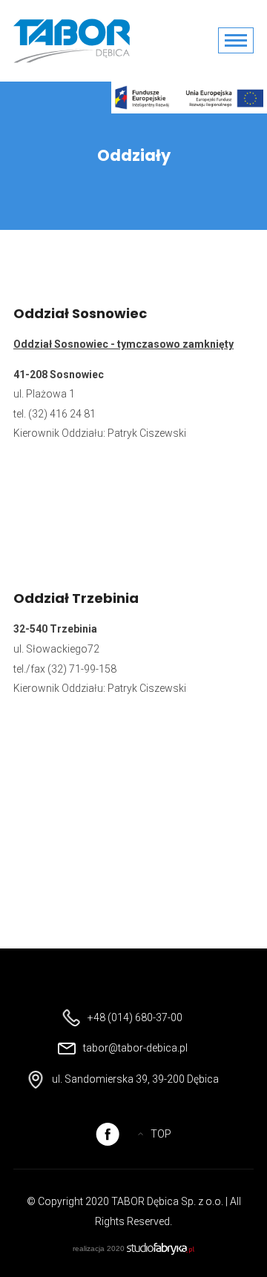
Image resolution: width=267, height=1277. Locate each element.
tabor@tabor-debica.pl (135, 1048)
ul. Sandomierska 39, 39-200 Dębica (135, 1079)
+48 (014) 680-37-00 (135, 1017)
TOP (161, 1134)
